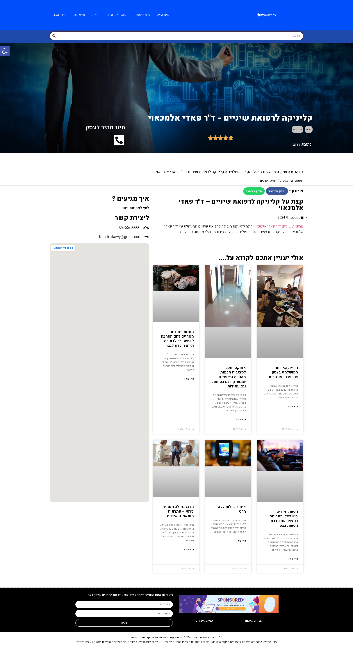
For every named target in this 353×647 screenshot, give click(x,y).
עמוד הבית (163, 15)
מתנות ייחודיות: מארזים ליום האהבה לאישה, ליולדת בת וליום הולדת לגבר (177, 339)
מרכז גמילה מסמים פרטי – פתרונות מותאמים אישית (178, 511)
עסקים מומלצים (275, 172)
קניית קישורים (204, 620)
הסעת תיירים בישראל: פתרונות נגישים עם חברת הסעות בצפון (283, 518)
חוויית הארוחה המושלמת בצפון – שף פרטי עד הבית (283, 372)
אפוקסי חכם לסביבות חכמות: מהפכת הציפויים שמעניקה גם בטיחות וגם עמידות (229, 377)
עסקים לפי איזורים (115, 15)
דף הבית (297, 172)
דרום (308, 129)
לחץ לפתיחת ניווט (135, 208)
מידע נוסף (79, 15)
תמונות (299, 181)
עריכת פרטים (268, 181)
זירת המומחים (142, 15)
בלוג (94, 15)
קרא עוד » (293, 406)
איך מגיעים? (285, 181)
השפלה (297, 129)
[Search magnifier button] (54, 35)
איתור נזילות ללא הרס (232, 509)
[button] (277, 191)
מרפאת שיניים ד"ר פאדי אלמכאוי (278, 226)
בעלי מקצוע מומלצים (243, 172)
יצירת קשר (59, 15)
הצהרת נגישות (254, 620)
